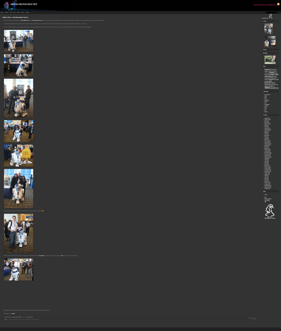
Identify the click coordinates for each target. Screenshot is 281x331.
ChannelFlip (41, 255)
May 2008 (267, 162)
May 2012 (267, 125)
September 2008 (268, 156)
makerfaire (268, 76)
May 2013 (267, 121)
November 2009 (268, 144)
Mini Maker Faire (25, 20)
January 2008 (267, 168)
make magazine (15, 319)
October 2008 (267, 155)
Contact (22, 12)
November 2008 (268, 154)
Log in (266, 194)
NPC (273, 76)
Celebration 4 (274, 71)
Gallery (27, 12)
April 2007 (267, 179)
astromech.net (265, 18)
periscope (267, 77)
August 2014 (267, 118)
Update (266, 111)
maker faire (274, 74)
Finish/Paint (267, 104)
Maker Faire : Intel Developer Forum (15, 17)
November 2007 (268, 171)
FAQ (11, 12)
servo (273, 83)
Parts (266, 108)
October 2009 (267, 145)
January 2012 (267, 128)
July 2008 (267, 159)
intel (10, 319)
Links (14, 12)
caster (266, 71)
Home (2, 12)
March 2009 (267, 148)
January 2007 (267, 184)
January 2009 (267, 151)
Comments (268, 198)
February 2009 (268, 149)
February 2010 (268, 141)
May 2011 (266, 132)
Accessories (267, 94)
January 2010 (267, 142)
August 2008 (267, 158)
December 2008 (268, 152)
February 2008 (268, 167)
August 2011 (267, 131)
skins (270, 84)
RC (265, 110)
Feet (265, 103)
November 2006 (268, 187)
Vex (274, 86)
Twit (62, 255)
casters (270, 71)
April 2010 (267, 138)
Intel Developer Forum (37, 20)
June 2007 (267, 177)
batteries (267, 69)
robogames (271, 79)
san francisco (268, 82)
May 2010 (267, 136)
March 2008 (267, 165)
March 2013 (267, 122)
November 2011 (268, 129)
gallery (13, 313)
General (266, 106)
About (18, 12)
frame (268, 74)
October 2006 (267, 188)
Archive (6, 12)
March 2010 (267, 139)
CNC (266, 97)
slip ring (276, 84)
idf (7, 319)
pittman (272, 77)
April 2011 (267, 133)
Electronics (267, 100)
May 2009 (267, 146)
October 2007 (267, 172)
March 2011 (267, 135)
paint (275, 76)
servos (266, 84)
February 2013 (268, 123)
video (267, 87)
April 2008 (267, 164)
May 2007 (267, 178)
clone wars (267, 73)
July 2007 (267, 175)
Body (266, 96)
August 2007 (267, 174)
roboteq (277, 79)
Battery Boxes (274, 69)
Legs (266, 107)
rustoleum (267, 81)
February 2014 (268, 119)
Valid (267, 200)
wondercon (274, 88)
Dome (271, 73)
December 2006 (268, 185)
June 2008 (267, 161)
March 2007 (267, 181)
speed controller (269, 86)
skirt (272, 84)
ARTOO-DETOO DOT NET (23, 4)
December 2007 (268, 169)
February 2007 (268, 182)
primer (275, 77)
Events (266, 101)
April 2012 (267, 126)
